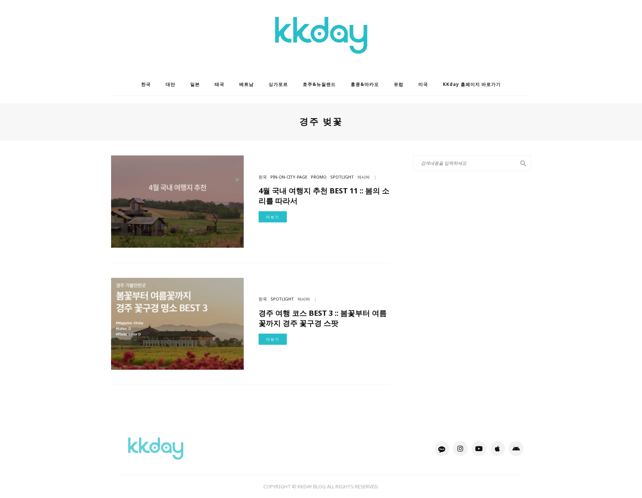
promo (319, 177)
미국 (423, 84)
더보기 (272, 216)
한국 (146, 84)
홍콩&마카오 (365, 84)
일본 (195, 84)
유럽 (398, 84)
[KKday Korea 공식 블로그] (156, 448)
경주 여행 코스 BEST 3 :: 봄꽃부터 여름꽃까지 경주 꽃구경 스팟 (323, 318)
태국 (219, 84)
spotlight (342, 177)
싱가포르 (278, 84)
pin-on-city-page (288, 177)
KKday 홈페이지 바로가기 (472, 84)
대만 (170, 84)
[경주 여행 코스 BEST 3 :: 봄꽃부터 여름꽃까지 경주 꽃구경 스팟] (177, 323)
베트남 (246, 84)
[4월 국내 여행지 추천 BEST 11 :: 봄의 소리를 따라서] (177, 201)
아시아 (363, 177)
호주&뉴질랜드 (319, 84)
